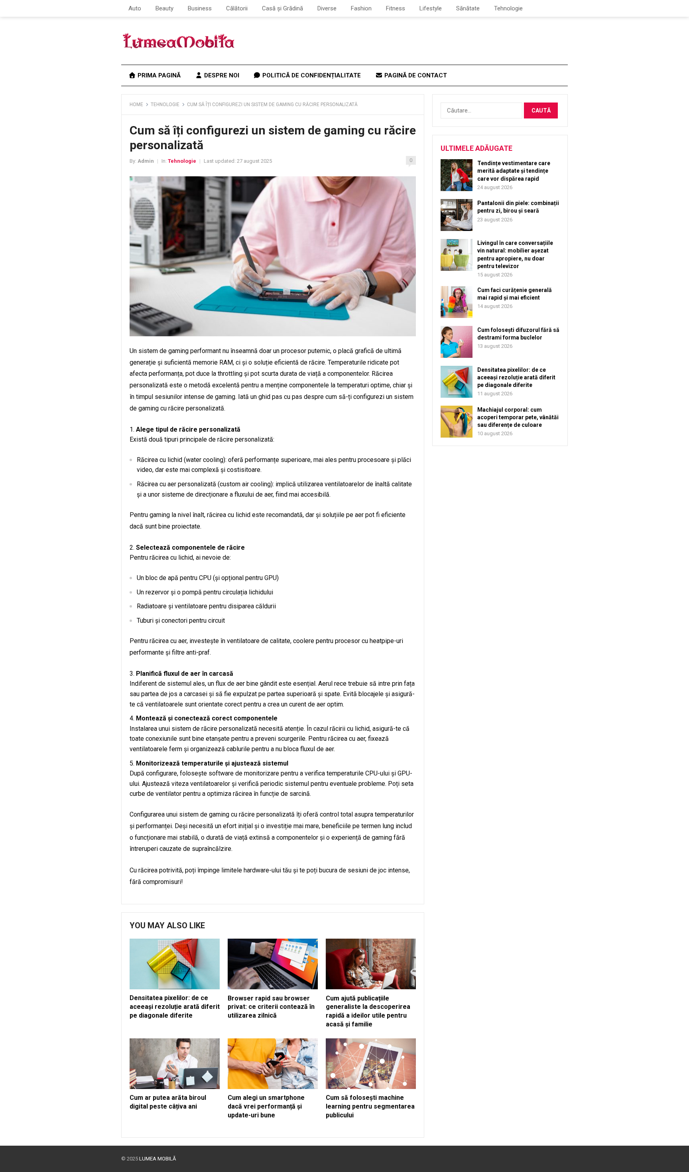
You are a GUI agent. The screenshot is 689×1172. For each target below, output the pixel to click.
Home (136, 104)
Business (200, 8)
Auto (134, 8)
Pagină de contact (415, 75)
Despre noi (221, 75)
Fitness (395, 8)
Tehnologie (508, 8)
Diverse (327, 8)
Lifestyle (430, 8)
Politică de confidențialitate (311, 75)
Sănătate (468, 8)
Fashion (361, 8)
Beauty (164, 8)
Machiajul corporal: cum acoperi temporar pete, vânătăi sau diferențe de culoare (518, 417)
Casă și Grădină (282, 8)
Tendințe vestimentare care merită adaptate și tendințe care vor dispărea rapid (513, 171)
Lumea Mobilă (157, 1159)
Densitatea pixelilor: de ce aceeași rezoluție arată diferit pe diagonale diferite (175, 1006)
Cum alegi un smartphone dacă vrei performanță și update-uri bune (266, 1106)
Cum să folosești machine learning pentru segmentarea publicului (370, 1106)
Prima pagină (158, 75)
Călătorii (237, 8)
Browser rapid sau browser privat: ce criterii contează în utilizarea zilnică (271, 1006)
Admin (146, 161)
